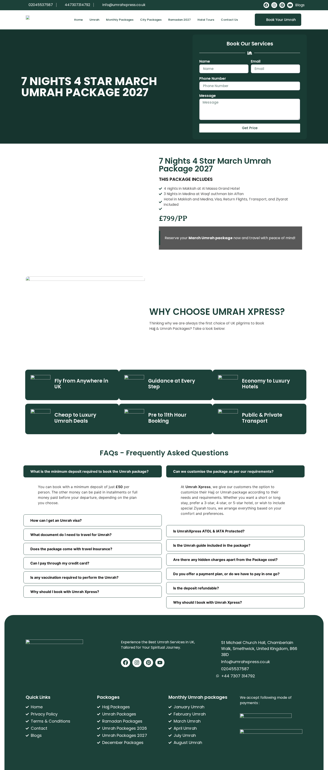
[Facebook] (266, 5)
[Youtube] (290, 5)
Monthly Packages (119, 20)
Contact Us (229, 20)
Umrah (94, 20)
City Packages (151, 20)
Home (78, 20)
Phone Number (212, 79)
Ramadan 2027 (179, 20)
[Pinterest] (282, 5)
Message (207, 96)
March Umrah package (211, 237)
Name (204, 62)
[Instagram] (274, 5)
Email (255, 62)
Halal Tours (205, 20)
